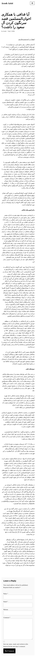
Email (5, 601)
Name (5, 594)
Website (5, 609)
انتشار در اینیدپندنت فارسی (26, 39)
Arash (4, 31)
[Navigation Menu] (32, 3)
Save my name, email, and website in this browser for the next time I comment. (15, 645)
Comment (6, 617)
